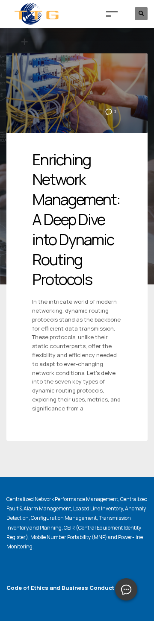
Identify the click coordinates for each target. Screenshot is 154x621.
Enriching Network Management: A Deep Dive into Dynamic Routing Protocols (76, 219)
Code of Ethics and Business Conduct (60, 588)
